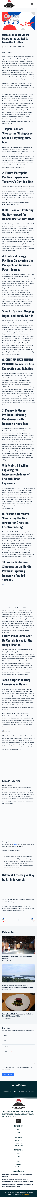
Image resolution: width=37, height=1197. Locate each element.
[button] (32, 4)
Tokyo (18, 1153)
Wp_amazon (25, 1195)
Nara (18, 1156)
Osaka (18, 1159)
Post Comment (8, 1074)
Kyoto (18, 1161)
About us (18, 1135)
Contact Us (18, 1137)
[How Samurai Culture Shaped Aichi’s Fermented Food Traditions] (18, 945)
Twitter (15, 844)
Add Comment (8, 1052)
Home (18, 1129)
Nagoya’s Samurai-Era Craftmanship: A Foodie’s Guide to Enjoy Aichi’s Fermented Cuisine (17, 1015)
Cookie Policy (18, 1143)
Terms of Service (18, 1145)
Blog (18, 1132)
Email (5, 1041)
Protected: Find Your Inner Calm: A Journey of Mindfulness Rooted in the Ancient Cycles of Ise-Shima (17, 986)
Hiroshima (18, 1164)
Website (6, 1046)
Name (5, 1035)
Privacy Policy (18, 1140)
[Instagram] (18, 1121)
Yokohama (18, 1167)
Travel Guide (21, 47)
